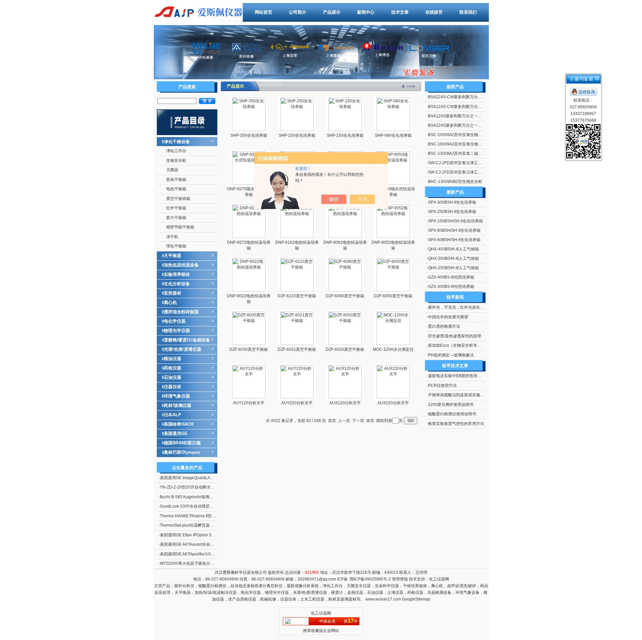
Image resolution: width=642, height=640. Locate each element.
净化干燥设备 (177, 141)
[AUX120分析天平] (345, 397)
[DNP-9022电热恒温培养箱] (248, 290)
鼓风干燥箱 (176, 179)
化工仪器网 (439, 579)
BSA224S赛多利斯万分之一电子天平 (461, 125)
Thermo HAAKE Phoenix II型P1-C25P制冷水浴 (202, 516)
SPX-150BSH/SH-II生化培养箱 (455, 221)
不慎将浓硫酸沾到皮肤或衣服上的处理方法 (466, 395)
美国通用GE (176, 433)
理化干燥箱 (176, 246)
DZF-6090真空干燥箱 (345, 296)
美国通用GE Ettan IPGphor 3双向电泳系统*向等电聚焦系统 (212, 535)
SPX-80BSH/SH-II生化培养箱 (454, 230)
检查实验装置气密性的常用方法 (456, 423)
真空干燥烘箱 (178, 198)
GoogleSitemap (416, 599)
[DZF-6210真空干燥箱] (297, 290)
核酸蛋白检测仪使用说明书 (452, 414)
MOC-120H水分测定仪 (393, 349)
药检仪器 (172, 367)
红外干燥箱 (176, 208)
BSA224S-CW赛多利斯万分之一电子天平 (465, 97)
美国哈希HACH (178, 424)
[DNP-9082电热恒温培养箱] (345, 236)
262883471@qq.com (317, 579)
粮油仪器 (172, 358)
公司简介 (297, 12)
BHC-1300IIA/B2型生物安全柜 (455, 181)
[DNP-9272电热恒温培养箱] (248, 236)
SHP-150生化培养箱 (345, 135)
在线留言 (434, 12)
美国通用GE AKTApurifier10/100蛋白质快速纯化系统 (207, 554)
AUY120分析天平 (248, 403)
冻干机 (172, 236)
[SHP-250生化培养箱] (297, 129)
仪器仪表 (172, 386)
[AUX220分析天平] (393, 397)
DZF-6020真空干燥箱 (345, 349)
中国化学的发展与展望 (448, 317)
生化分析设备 (177, 283)
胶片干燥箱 (176, 217)
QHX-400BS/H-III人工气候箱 (453, 249)
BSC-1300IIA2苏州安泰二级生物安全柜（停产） (471, 153)
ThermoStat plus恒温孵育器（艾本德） (195, 525)
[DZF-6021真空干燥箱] (297, 343)
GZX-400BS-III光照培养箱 (451, 277)
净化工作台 (176, 150)
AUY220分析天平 (297, 403)
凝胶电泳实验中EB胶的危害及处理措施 (463, 376)
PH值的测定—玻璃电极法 (451, 355)
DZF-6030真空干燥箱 (248, 349)
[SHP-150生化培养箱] (345, 129)
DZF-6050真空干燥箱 (393, 296)
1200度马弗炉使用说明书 (450, 404)
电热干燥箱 (176, 189)
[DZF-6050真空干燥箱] (393, 290)
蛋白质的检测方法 (444, 326)
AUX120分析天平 (345, 403)
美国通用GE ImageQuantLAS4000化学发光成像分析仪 (209, 477)
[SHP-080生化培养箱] (393, 129)
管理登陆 (400, 579)
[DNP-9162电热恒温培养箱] (297, 236)
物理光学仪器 (177, 330)
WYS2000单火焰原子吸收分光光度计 (193, 563)
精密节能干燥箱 (180, 227)
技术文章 (400, 12)
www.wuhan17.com (383, 599)
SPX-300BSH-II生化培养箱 (452, 202)
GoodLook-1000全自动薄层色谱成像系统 (197, 506)
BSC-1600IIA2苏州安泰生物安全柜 (459, 144)
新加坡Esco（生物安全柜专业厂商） (460, 345)
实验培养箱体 (177, 274)
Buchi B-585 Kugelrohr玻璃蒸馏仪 (190, 497)
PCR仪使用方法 (442, 385)
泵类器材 (172, 293)
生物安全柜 (176, 160)
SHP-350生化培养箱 (248, 135)
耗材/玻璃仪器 (177, 405)
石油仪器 (172, 377)
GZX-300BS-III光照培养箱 (451, 286)
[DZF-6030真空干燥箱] (248, 343)
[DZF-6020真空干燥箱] (345, 343)
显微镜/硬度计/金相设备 (187, 339)
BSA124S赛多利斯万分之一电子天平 (461, 116)
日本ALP (172, 414)
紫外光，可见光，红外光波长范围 (458, 307)
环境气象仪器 (177, 396)
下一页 (358, 420)
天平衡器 (172, 255)
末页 (370, 420)
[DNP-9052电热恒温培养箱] (393, 236)
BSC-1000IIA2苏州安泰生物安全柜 (459, 134)
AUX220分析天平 (393, 403)
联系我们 (468, 12)
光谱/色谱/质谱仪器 (182, 349)
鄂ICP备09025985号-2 (370, 579)
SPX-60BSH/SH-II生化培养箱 (454, 239)
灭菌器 (172, 170)
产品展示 (331, 12)
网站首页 (263, 12)
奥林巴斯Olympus (182, 452)
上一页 (344, 420)
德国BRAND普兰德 (182, 442)
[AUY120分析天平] (248, 397)
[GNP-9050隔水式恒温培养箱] (393, 183)
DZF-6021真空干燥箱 (297, 349)
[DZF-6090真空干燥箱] (345, 290)
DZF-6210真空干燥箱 (297, 296)
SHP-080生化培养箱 (393, 135)
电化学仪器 (175, 321)
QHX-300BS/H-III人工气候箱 (453, 258)
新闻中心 (365, 12)
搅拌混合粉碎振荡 (181, 311)
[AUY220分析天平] (297, 397)
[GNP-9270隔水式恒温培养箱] (248, 183)
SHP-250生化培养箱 (297, 135)
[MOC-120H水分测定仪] (393, 343)
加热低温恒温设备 (181, 265)
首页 (332, 420)
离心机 (170, 302)
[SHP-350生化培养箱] (248, 129)
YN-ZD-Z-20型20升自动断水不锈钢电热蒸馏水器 (203, 487)
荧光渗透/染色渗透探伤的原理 (454, 336)
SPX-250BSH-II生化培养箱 (452, 211)
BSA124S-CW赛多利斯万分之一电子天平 (465, 106)
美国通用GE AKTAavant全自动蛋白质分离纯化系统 (205, 544)
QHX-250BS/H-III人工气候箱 (453, 267)
